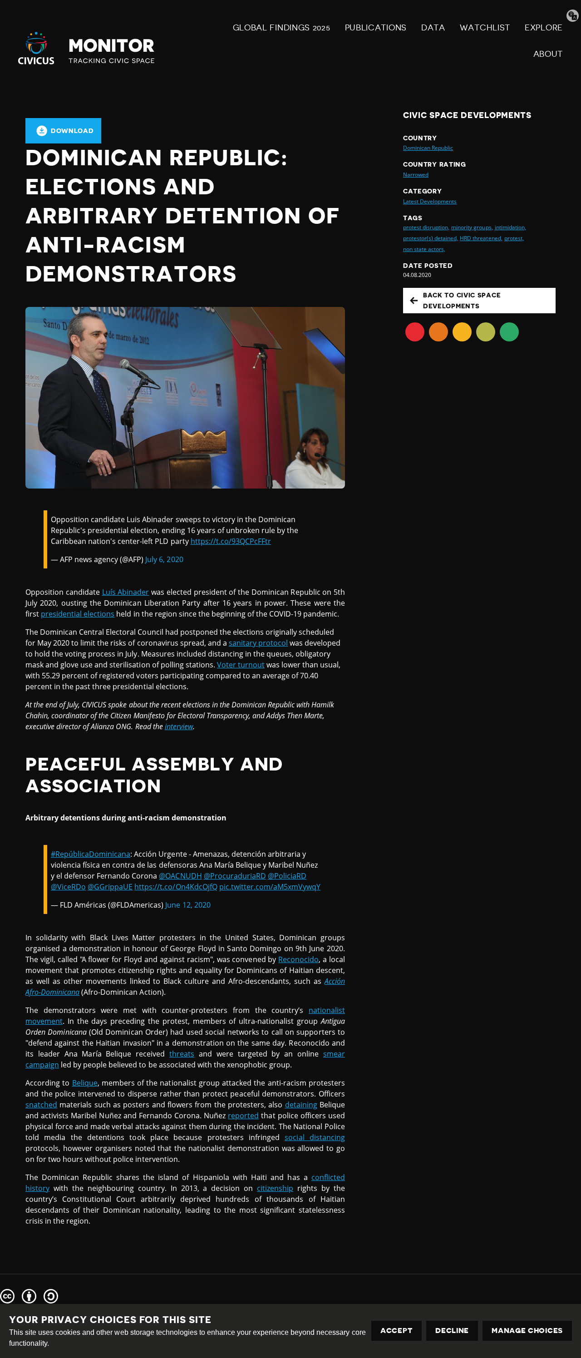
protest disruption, (426, 227)
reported (243, 1116)
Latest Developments (430, 201)
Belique (85, 1083)
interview (179, 726)
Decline (452, 1330)
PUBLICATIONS (376, 28)
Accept (396, 1330)
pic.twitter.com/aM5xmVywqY (269, 887)
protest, (514, 238)
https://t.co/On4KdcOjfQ (175, 887)
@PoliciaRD (287, 876)
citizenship (275, 1188)
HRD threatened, (481, 238)
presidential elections (77, 614)
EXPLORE (544, 28)
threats (181, 1054)
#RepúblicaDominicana (90, 854)
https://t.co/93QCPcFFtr (231, 541)
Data (433, 28)
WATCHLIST (485, 28)
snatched (41, 1105)
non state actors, (424, 249)
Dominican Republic (428, 148)
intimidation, (510, 227)
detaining (301, 1105)
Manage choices (527, 1330)
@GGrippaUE (110, 887)
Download (72, 131)
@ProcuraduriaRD (235, 876)
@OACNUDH (180, 876)
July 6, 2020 (164, 559)
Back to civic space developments (462, 300)
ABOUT (548, 54)
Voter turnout (241, 665)
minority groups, (471, 227)
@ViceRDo (68, 887)
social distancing (315, 1137)
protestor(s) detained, (430, 238)
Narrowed (415, 174)
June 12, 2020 (187, 905)
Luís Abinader (125, 592)
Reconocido (298, 959)
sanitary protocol (258, 643)
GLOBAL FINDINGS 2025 (281, 28)
